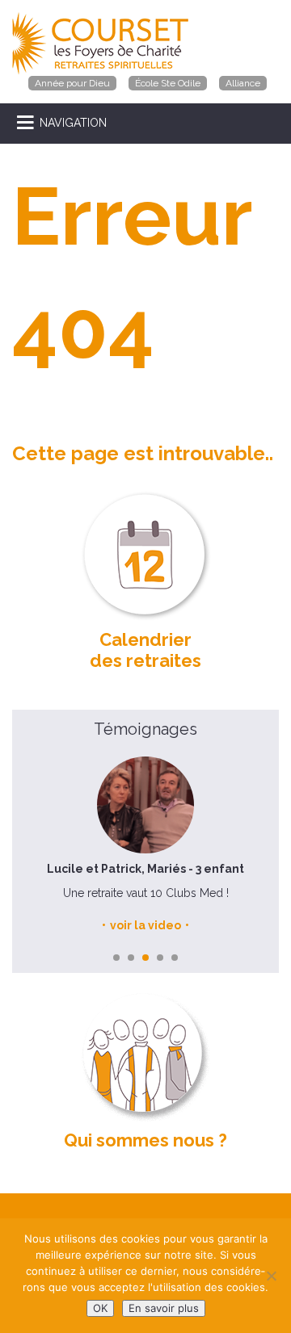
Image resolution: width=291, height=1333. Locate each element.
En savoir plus (164, 1308)
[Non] (271, 1276)
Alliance (243, 83)
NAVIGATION (73, 122)
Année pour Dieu (72, 83)
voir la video (145, 925)
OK (100, 1308)
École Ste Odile (167, 83)
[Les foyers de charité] (100, 42)
